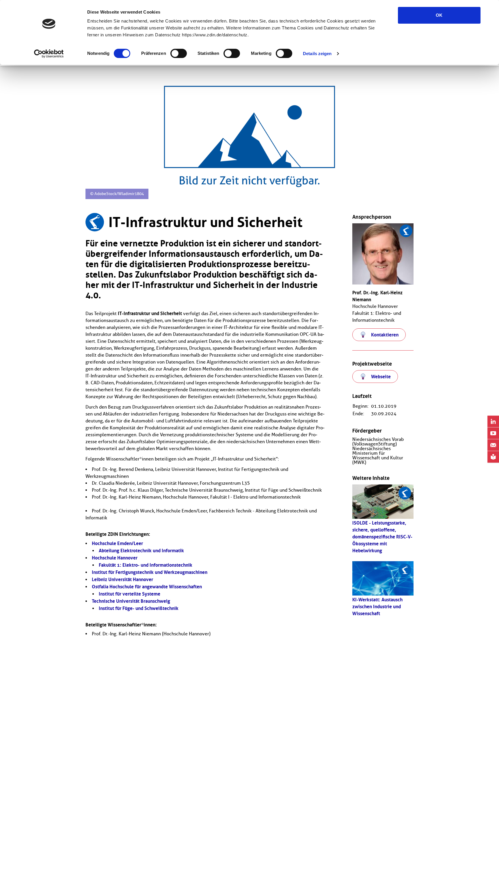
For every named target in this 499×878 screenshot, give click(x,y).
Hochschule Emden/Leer (117, 543)
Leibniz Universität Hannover (122, 579)
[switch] (178, 53)
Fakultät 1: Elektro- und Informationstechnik (145, 565)
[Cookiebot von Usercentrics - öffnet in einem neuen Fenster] (49, 53)
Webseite (381, 376)
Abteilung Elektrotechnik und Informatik (141, 550)
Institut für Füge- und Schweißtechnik (138, 608)
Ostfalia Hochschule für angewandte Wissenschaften (147, 586)
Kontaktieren (385, 335)
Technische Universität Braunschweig (131, 601)
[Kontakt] (493, 445)
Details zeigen (317, 53)
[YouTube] (493, 433)
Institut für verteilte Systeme (129, 594)
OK (439, 15)
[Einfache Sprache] (493, 457)
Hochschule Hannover (114, 558)
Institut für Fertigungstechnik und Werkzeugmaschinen (149, 572)
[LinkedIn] (493, 421)
